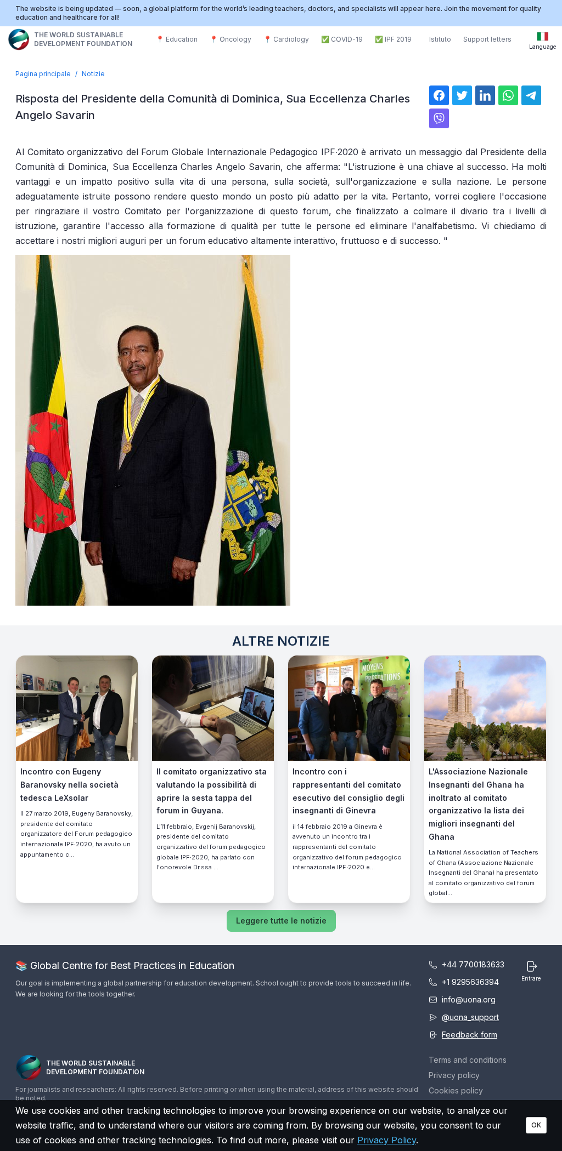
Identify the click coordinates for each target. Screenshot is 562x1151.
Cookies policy (456, 1090)
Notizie (93, 74)
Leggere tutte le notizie (281, 920)
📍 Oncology (230, 39)
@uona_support (470, 1017)
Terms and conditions (468, 1059)
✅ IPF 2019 (393, 39)
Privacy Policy (386, 1140)
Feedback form (469, 1034)
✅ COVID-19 (342, 39)
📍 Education (177, 39)
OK (536, 1125)
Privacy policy (454, 1075)
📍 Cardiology (286, 39)
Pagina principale (43, 74)
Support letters (487, 39)
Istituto (440, 39)
